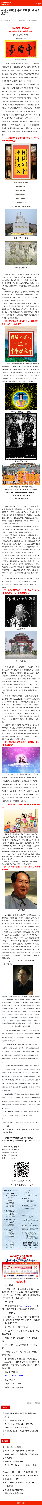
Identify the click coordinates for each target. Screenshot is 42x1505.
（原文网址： (5, 961)
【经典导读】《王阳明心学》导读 (15, 1427)
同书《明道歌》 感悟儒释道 (13, 1447)
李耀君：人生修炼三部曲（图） (14, 1420)
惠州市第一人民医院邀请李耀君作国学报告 (18, 1451)
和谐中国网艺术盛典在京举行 (13, 1461)
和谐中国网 (21, 1503)
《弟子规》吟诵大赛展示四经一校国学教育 (18, 1424)
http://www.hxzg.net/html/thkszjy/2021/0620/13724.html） (23, 961)
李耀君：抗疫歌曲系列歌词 (13, 1493)
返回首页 (38, 4)
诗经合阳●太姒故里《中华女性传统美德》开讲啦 (21, 1472)
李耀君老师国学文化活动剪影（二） (16, 1490)
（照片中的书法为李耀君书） (21, 498)
